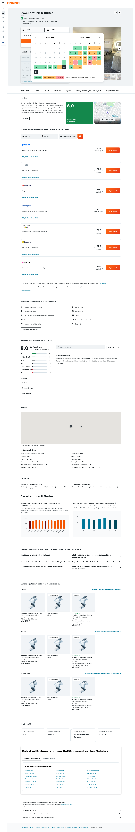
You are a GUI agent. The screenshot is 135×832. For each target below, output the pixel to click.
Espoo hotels (29, 787)
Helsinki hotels (29, 784)
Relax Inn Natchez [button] (52, 613)
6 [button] (50, 53)
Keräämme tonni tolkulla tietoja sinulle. (36, 814)
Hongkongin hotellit (31, 776)
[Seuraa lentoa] (3, 31)
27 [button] (50, 67)
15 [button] (59, 58)
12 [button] (45, 58)
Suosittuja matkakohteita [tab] (32, 758)
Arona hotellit (29, 771)
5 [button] (45, 53)
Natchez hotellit (83, 827)
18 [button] (40, 62)
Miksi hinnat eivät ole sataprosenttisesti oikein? (38, 817)
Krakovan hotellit (61, 776)
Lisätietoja (103, 283)
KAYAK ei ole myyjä (29, 810)
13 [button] (50, 58)
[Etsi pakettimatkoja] (3, 22)
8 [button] (59, 53)
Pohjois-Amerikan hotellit (43, 827)
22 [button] (59, 62)
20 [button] (50, 62)
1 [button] (59, 48)
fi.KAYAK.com (24, 827)
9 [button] (64, 53)
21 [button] (55, 62)
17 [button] (35, 62)
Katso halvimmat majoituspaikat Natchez (108, 631)
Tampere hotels (91, 784)
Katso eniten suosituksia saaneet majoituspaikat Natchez (102, 673)
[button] (3, 3)
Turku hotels (59, 787)
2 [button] (64, 48)
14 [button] (55, 58)
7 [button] (54, 53)
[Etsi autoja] (3, 17)
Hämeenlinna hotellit (93, 771)
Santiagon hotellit (92, 773)
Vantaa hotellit (91, 776)
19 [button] (45, 62)
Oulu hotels (59, 784)
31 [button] (36, 72)
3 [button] (35, 53)
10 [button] (36, 58)
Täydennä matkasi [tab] (49, 758)
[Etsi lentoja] (3, 9)
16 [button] (64, 58)
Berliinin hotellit (91, 782)
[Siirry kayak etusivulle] (13, 3)
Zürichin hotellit (60, 782)
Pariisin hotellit (29, 773)
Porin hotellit (60, 779)
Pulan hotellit (60, 773)
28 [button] (55, 67)
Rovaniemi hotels (92, 787)
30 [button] (64, 67)
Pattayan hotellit (92, 779)
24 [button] (36, 67)
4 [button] (40, 53)
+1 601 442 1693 (26, 24)
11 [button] (40, 58)
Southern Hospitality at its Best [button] (31, 613)
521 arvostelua (39, 18)
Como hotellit (29, 779)
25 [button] (40, 67)
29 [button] (59, 67)
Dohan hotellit (60, 771)
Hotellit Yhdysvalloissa (58, 827)
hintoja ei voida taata (66, 804)
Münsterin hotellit (30, 782)
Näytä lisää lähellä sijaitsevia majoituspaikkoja (106, 589)
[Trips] (3, 37)
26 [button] (45, 67)
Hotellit (32, 827)
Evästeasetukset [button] (26, 290)
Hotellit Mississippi (72, 827)
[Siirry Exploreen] (3, 27)
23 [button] (64, 62)
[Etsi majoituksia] (3, 13)
